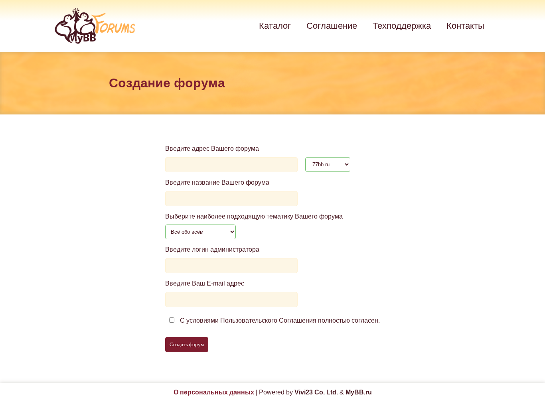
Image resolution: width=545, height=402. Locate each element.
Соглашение (331, 26)
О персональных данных (214, 392)
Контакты (465, 26)
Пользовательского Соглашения (268, 320)
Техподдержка (402, 26)
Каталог (275, 26)
